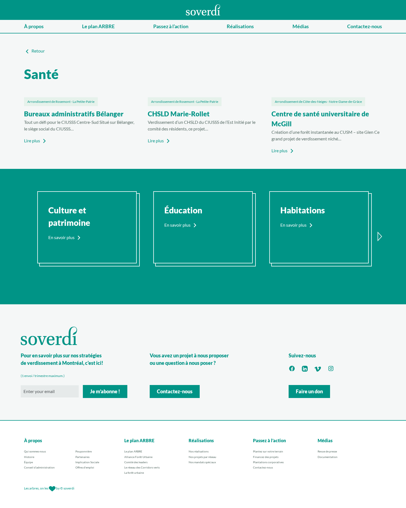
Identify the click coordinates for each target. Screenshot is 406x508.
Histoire (29, 457)
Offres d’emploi (84, 467)
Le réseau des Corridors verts (142, 467)
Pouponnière (83, 451)
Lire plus (32, 140)
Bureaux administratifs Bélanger (73, 114)
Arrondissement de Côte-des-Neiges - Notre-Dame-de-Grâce (318, 101)
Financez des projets (265, 457)
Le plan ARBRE (98, 26)
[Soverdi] (203, 9)
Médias (300, 26)
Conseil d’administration (39, 467)
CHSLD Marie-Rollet (179, 114)
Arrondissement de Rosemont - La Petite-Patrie (60, 101)
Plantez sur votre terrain (268, 451)
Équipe (28, 462)
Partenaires (82, 457)
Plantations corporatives (268, 462)
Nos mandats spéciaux (202, 462)
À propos (34, 26)
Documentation (328, 457)
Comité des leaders (135, 462)
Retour (38, 50)
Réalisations (240, 26)
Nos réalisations (199, 451)
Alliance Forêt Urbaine (138, 457)
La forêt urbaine (134, 472)
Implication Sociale (87, 462)
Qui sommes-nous (35, 451)
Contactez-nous (364, 26)
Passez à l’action (170, 26)
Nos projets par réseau (202, 457)
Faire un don (309, 391)
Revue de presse (327, 451)
